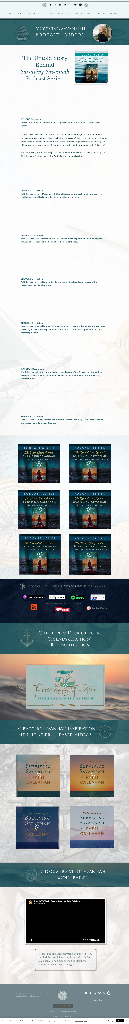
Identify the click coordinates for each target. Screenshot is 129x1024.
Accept (120, 1021)
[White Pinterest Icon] (104, 993)
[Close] (126, 1020)
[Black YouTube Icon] (75, 5)
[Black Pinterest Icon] (70, 5)
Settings (110, 1021)
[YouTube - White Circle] (108, 993)
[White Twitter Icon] (99, 993)
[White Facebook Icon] (90, 993)
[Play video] (39, 463)
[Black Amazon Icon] (50, 5)
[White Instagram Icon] (95, 993)
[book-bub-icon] (80, 5)
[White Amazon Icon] (86, 993)
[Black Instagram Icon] (60, 5)
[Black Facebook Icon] (55, 5)
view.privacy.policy (81, 1021)
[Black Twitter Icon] (65, 5)
